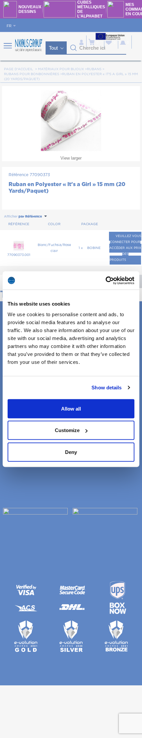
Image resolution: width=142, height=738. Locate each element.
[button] (73, 48)
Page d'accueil (18, 69)
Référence (18, 175)
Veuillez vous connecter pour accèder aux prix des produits (125, 248)
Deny (71, 452)
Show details (106, 387)
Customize (67, 430)
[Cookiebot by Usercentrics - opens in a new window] (105, 280)
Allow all (71, 408)
